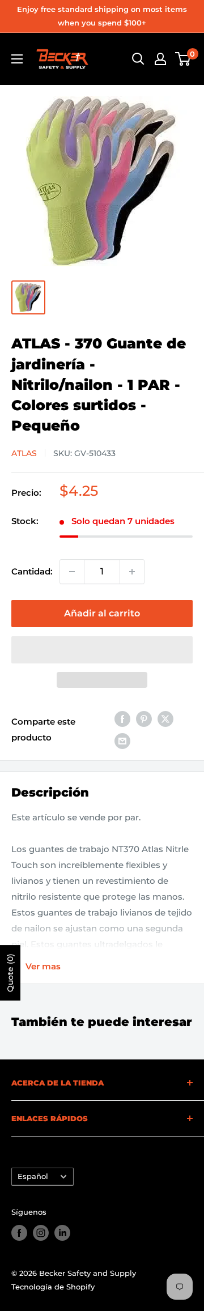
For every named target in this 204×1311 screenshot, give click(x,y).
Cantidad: (32, 571)
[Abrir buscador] (138, 59)
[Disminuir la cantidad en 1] (72, 572)
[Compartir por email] (122, 741)
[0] (183, 59)
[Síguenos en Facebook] (19, 1233)
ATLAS (24, 453)
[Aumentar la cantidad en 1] (132, 572)
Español (33, 1176)
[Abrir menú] (17, 58)
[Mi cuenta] (160, 59)
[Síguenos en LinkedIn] (62, 1233)
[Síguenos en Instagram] (41, 1233)
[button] (102, 649)
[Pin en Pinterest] (144, 718)
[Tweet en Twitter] (165, 718)
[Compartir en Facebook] (122, 718)
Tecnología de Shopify (53, 1286)
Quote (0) (10, 973)
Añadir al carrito (102, 613)
